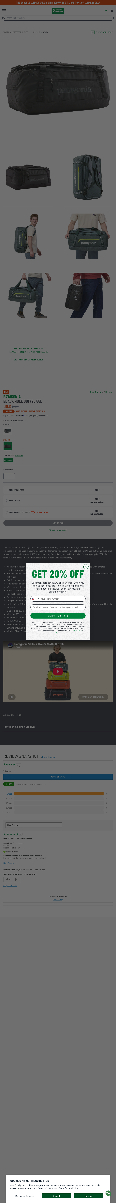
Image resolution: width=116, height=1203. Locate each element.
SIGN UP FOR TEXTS (58, 615)
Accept (56, 1196)
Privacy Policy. (72, 1188)
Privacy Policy (76, 630)
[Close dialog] (85, 566)
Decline (88, 1196)
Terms (57, 632)
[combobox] (35, 598)
